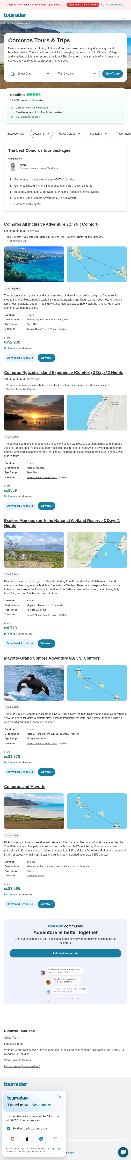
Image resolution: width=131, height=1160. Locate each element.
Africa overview (15, 133)
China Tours (11, 1037)
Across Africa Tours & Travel (42, 329)
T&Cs (43, 1148)
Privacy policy (54, 1148)
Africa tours (9, 23)
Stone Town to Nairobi (17, 1060)
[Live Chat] (123, 1152)
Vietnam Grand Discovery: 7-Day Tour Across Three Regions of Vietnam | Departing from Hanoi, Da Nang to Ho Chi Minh (64, 1051)
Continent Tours (35, 875)
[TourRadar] (16, 15)
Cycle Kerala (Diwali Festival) (22, 1066)
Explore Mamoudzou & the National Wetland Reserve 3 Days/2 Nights (56, 191)
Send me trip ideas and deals (30, 1128)
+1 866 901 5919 (115, 4)
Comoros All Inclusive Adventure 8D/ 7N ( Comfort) (44, 179)
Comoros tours (23, 23)
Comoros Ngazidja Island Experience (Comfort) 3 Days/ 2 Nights (53, 185)
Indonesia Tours (13, 1043)
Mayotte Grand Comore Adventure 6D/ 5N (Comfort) (45, 197)
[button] (65, 348)
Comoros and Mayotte (27, 204)
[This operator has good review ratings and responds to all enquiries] (63, 329)
